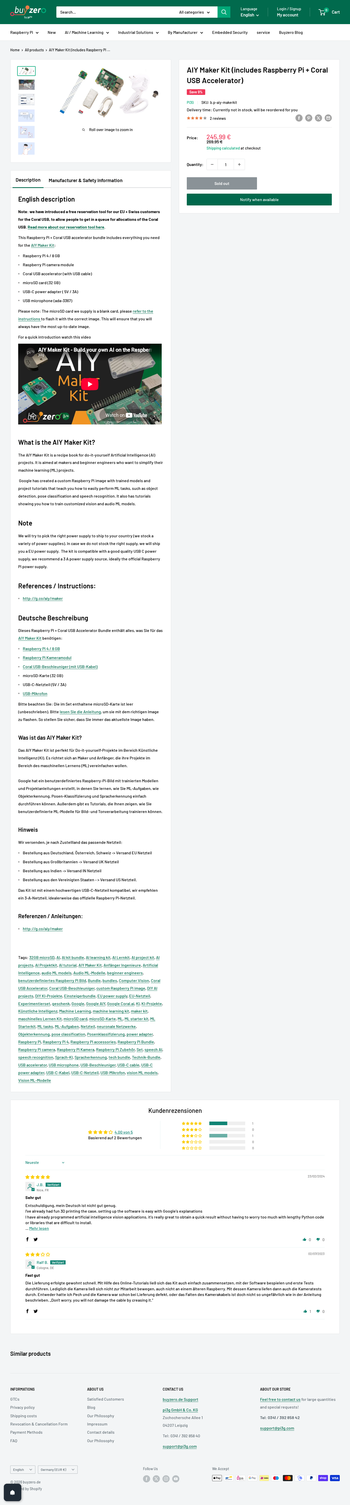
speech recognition (35, 1057)
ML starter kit (136, 1018)
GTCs (14, 1399)
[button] (192, 1123)
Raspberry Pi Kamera (75, 1049)
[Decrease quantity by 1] (212, 164)
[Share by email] (328, 118)
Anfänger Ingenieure (122, 965)
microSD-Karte (102, 1018)
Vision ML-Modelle (34, 1080)
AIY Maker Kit (42, 245)
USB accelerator (32, 1064)
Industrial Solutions (135, 32)
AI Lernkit (121, 957)
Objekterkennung (34, 1034)
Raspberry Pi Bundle (136, 1041)
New (52, 32)
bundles (109, 980)
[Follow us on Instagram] (166, 1478)
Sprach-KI (64, 1057)
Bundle (94, 980)
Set (140, 1049)
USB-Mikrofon (112, 1072)
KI (138, 1003)
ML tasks (45, 1026)
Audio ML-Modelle (89, 972)
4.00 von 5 (124, 1132)
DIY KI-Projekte (48, 995)
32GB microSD (42, 957)
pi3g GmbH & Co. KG (180, 1409)
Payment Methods (26, 1432)
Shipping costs (23, 1415)
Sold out (221, 183)
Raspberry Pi (21, 32)
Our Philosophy (100, 1415)
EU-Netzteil (139, 995)
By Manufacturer (183, 32)
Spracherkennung (91, 1057)
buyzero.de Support (180, 1399)
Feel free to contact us (280, 1399)
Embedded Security (230, 32)
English (18, 1469)
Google (77, 1003)
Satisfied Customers (105, 1399)
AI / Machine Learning (84, 32)
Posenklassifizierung (106, 1034)
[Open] (12, 1492)
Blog (91, 1407)
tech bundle (119, 1057)
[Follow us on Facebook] (146, 1478)
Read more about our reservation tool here (66, 226)
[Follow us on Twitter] (156, 1478)
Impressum (97, 1423)
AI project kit (142, 957)
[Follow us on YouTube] (175, 1478)
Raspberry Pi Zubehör (115, 1049)
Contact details (101, 1432)
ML (120, 1018)
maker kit (139, 1010)
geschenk (61, 1003)
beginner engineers (125, 972)
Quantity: (195, 164)
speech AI (153, 1049)
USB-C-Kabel (57, 1072)
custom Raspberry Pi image (120, 988)
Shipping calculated (223, 148)
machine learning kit (111, 1010)
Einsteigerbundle (80, 995)
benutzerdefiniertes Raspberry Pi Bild (52, 980)
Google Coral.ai (120, 1003)
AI (58, 957)
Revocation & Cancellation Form (39, 1423)
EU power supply (112, 995)
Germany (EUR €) (53, 1469)
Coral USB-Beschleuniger (72, 988)
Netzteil (88, 1026)
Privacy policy (22, 1407)
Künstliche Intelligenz (37, 1010)
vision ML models (142, 1072)
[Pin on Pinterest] (308, 118)
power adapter (140, 1034)
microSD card (75, 1018)
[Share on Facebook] (299, 118)
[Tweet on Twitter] (318, 118)
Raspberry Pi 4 (56, 1041)
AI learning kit (98, 957)
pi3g (190, 102)
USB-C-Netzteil (85, 1072)
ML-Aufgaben (67, 1026)
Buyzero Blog (291, 32)
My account (287, 14)
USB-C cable (128, 1064)
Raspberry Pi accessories (93, 1041)
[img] (37, 1176)
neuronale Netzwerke (116, 1026)
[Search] (224, 12)
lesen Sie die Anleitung (80, 711)
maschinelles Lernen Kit (40, 1018)
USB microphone (64, 1064)
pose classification (68, 1034)
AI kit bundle (73, 957)
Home (15, 50)
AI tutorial (68, 965)
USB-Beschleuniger (98, 1064)
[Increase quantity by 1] (239, 164)
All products (34, 50)
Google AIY (95, 1003)
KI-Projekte (151, 1003)
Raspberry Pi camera (36, 1049)
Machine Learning (75, 1010)
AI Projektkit (46, 965)
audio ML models (56, 972)
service (263, 32)
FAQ (13, 1440)
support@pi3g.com (180, 1446)
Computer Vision (134, 980)
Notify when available (259, 199)
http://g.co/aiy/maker (43, 598)
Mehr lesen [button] (39, 1228)
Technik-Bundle (146, 1057)
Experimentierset (34, 1003)
